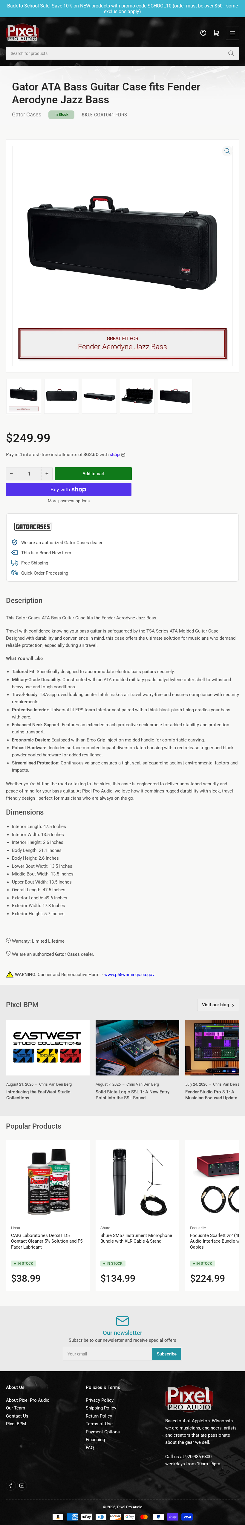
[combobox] (122, 53)
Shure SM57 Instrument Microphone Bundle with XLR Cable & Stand (136, 1238)
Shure (105, 1228)
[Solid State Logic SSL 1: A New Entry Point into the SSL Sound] (137, 1047)
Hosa (15, 1228)
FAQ (90, 1447)
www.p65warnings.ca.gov (129, 974)
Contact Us (17, 1416)
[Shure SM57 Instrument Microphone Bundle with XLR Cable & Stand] (137, 1182)
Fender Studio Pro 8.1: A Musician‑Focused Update (211, 1095)
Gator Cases (26, 114)
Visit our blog (215, 1004)
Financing (95, 1439)
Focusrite (198, 1228)
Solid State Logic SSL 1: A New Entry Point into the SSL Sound (132, 1095)
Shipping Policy (101, 1408)
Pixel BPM (16, 1423)
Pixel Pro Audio (129, 1507)
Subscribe (167, 1354)
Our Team (15, 1408)
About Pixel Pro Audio (28, 1400)
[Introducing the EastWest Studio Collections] (48, 1047)
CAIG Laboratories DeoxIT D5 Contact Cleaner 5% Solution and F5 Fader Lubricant (46, 1241)
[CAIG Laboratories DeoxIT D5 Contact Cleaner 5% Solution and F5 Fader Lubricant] (48, 1182)
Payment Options (103, 1432)
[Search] (231, 53)
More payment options (69, 500)
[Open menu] (232, 33)
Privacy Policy (100, 1400)
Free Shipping (34, 563)
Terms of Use (99, 1423)
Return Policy (99, 1416)
